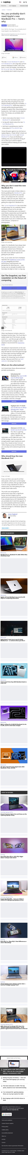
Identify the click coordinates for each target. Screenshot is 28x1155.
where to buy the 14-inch (8, 135)
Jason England (12, 25)
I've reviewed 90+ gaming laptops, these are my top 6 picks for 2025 (13, 1093)
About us (4, 1136)
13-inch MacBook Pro (10, 205)
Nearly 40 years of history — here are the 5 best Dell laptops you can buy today (14, 1079)
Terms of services (18, 292)
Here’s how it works (14, 35)
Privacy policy (5, 1126)
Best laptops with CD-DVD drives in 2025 (14, 1099)
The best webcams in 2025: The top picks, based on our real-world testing (14, 1086)
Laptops (3, 9)
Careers (3, 1142)
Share (5, 57)
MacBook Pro (18, 193)
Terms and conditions (7, 1120)
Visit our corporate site (12, 1109)
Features (4, 25)
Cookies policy (5, 1129)
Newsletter (24, 57)
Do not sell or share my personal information (12, 1145)
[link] (5, 378)
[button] (2, 2)
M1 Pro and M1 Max (16, 128)
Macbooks (9, 9)
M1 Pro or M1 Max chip (8, 69)
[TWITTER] (9, 518)
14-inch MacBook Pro (13, 62)
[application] (14, 156)
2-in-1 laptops (12, 5)
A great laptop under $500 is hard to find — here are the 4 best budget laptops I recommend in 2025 (14, 1071)
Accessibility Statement (7, 1133)
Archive (3, 1139)
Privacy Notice (20, 293)
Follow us (16, 57)
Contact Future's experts (7, 1123)
